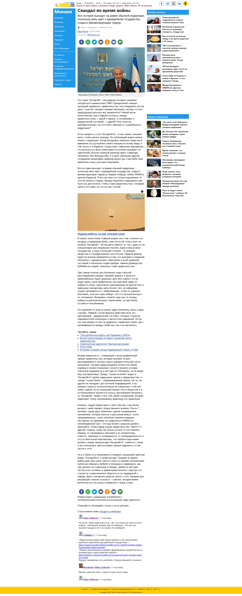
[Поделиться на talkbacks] (120, 42)
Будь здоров (116, 5)
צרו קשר (57, 84)
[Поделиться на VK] (113, 42)
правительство (105, 27)
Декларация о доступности (60, 74)
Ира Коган (83, 31)
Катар (83, 27)
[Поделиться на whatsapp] (87, 42)
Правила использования (61, 60)
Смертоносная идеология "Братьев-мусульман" (105, 344)
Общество (59, 26)
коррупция (92, 27)
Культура (58, 35)
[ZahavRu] (173, 3)
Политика (58, 22)
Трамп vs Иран (83, 5)
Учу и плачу (86, 347)
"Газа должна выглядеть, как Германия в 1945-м (105, 335)
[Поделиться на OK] (107, 42)
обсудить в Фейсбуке (110, 511)
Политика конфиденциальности (64, 67)
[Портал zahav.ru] (179, 3)
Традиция (58, 40)
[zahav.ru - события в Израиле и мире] (167, 3)
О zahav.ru (59, 55)
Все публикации (61, 48)
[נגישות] (185, 3)
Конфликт (58, 18)
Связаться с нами (62, 80)
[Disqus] (111, 548)
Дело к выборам (100, 5)
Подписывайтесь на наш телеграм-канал (101, 234)
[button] (142, 191)
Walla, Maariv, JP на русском (138, 5)
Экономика (59, 31)
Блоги (57, 44)
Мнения (63, 11)
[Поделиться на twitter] (94, 42)
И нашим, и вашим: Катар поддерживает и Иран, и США (109, 350)
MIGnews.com (93, 35)
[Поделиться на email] (100, 42)
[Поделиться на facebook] (81, 42)
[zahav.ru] (161, 3)
